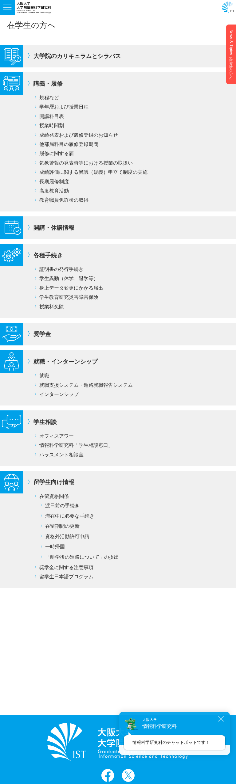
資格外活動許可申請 (67, 536)
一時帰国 (55, 546)
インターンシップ (59, 394)
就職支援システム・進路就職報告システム (86, 385)
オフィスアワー (56, 436)
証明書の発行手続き (61, 269)
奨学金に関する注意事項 (66, 567)
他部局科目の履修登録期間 (68, 144)
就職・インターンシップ (65, 361)
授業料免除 (51, 306)
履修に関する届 (56, 153)
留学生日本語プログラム (66, 576)
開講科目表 (51, 116)
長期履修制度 (54, 181)
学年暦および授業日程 (63, 106)
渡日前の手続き (62, 505)
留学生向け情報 (53, 482)
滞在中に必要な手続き (69, 516)
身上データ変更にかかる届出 (71, 288)
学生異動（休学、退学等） (68, 278)
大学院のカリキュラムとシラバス (77, 56)
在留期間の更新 (62, 526)
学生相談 (45, 422)
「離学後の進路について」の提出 (82, 557)
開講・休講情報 (53, 227)
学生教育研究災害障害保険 (68, 297)
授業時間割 (51, 125)
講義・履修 (48, 83)
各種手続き (48, 255)
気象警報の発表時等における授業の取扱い (86, 163)
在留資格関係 (54, 496)
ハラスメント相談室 (61, 454)
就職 (44, 375)
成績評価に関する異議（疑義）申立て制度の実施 (93, 172)
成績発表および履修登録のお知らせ (78, 135)
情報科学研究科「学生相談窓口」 (76, 445)
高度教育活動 (54, 190)
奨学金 (42, 334)
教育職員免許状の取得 (63, 200)
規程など (49, 97)
